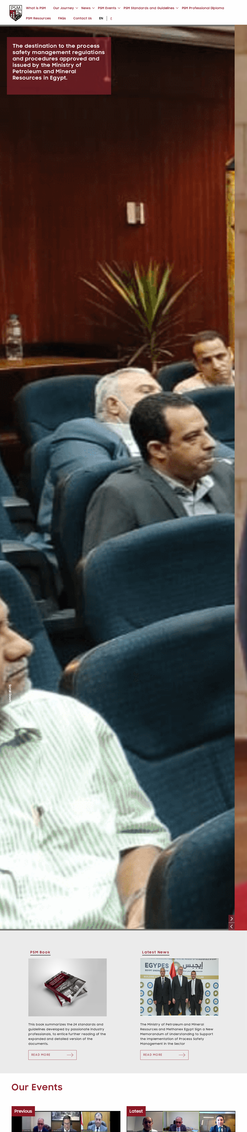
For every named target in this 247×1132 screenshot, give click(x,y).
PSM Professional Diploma (203, 8)
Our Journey (63, 8)
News (86, 8)
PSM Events (107, 8)
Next (231, 919)
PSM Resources (38, 18)
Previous (231, 926)
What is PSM (36, 8)
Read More (41, 1055)
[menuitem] (36, 8)
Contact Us (82, 18)
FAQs (62, 18)
